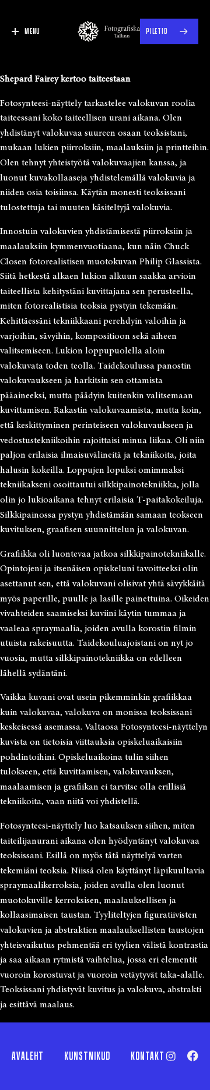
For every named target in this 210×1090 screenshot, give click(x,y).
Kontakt (147, 1056)
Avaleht (28, 1056)
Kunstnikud (87, 1056)
